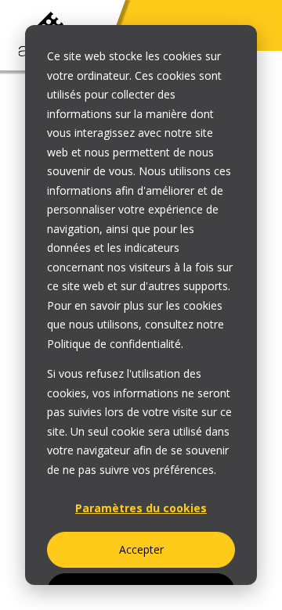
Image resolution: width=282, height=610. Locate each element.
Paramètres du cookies (141, 508)
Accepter (141, 549)
